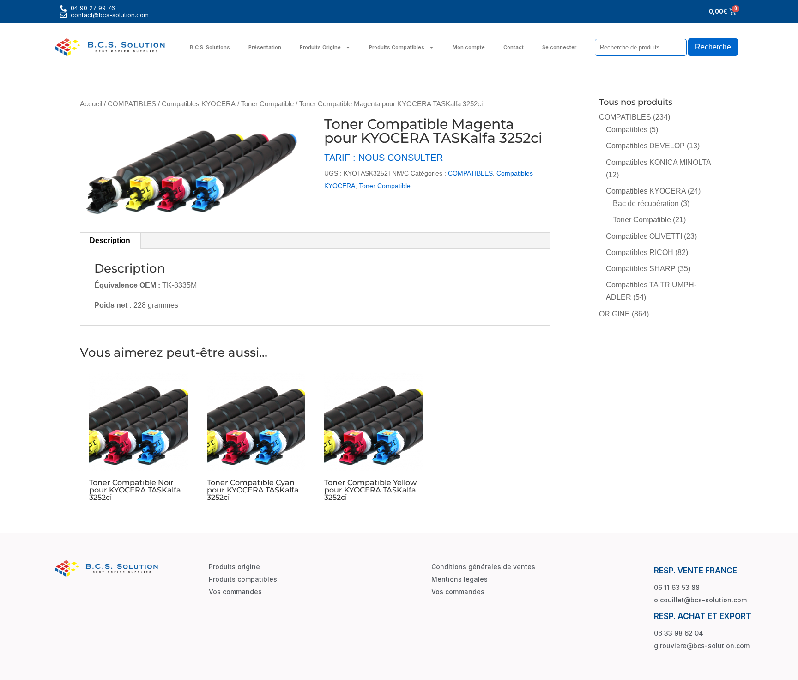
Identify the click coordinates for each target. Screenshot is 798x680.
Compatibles (626, 130)
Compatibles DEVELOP (645, 146)
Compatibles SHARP (641, 269)
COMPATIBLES (132, 104)
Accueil (91, 104)
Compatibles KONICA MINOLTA (658, 162)
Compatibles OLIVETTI (644, 236)
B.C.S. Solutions (210, 47)
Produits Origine (320, 47)
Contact (513, 47)
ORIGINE (614, 314)
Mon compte (469, 47)
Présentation (264, 47)
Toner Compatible (267, 104)
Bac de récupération (646, 203)
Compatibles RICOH (639, 252)
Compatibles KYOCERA (199, 104)
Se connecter (559, 47)
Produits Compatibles (396, 47)
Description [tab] (110, 240)
